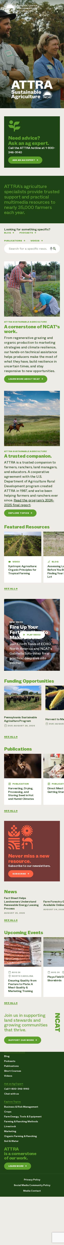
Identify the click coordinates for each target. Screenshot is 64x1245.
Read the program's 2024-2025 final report (29, 502)
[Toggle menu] (58, 7)
